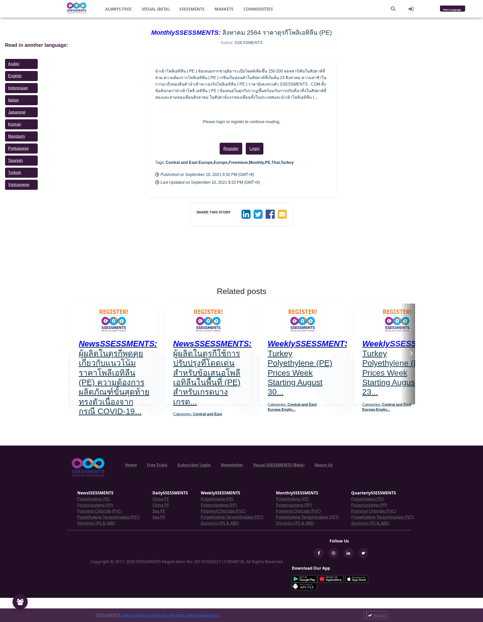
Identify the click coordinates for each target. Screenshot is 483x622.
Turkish (14, 172)
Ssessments (192, 9)
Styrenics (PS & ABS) (96, 523)
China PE (160, 499)
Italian (13, 100)
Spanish (15, 160)
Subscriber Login (194, 465)
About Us (323, 465)
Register (230, 149)
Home (131, 465)
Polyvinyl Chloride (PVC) (99, 511)
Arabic (14, 64)
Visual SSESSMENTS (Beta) (278, 465)
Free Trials (157, 465)
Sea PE (158, 511)
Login (255, 149)
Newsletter (232, 465)
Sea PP (158, 517)
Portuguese (18, 148)
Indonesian (18, 88)
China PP (160, 505)
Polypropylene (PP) (95, 505)
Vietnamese (18, 184)
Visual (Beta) (155, 9)
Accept (379, 615)
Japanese (17, 112)
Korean (14, 124)
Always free (118, 9)
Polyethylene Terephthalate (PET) (108, 517)
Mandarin (16, 136)
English (15, 76)
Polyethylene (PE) (93, 499)
